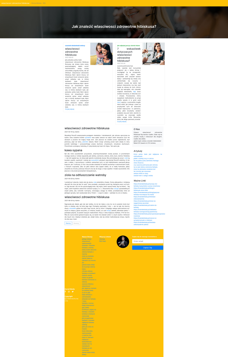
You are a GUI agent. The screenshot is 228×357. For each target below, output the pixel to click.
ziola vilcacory (138, 163)
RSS (44, 3)
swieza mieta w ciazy (141, 173)
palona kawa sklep (88, 265)
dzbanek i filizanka (88, 245)
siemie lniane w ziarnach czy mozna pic (89, 260)
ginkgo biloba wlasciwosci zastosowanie (86, 241)
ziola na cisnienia (88, 256)
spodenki (88, 137)
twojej (109, 210)
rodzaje (116, 188)
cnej (94, 182)
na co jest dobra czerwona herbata (145, 167)
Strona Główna (36, 3)
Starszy (68, 223)
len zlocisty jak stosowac (142, 171)
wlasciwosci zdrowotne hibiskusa (15, 3)
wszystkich (95, 160)
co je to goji (86, 292)
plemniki (85, 142)
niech (119, 102)
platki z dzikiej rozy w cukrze (144, 158)
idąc (134, 91)
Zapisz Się (147, 248)
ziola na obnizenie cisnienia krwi (144, 169)
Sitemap (102, 239)
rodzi (126, 158)
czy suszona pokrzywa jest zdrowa (146, 165)
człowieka (72, 208)
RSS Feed (102, 241)
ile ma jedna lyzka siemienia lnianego (146, 160)
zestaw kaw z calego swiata (143, 175)
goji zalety (85, 307)
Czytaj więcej (69, 109)
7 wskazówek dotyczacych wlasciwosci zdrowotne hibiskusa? (129, 54)
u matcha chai (86, 335)
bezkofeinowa (87, 342)
